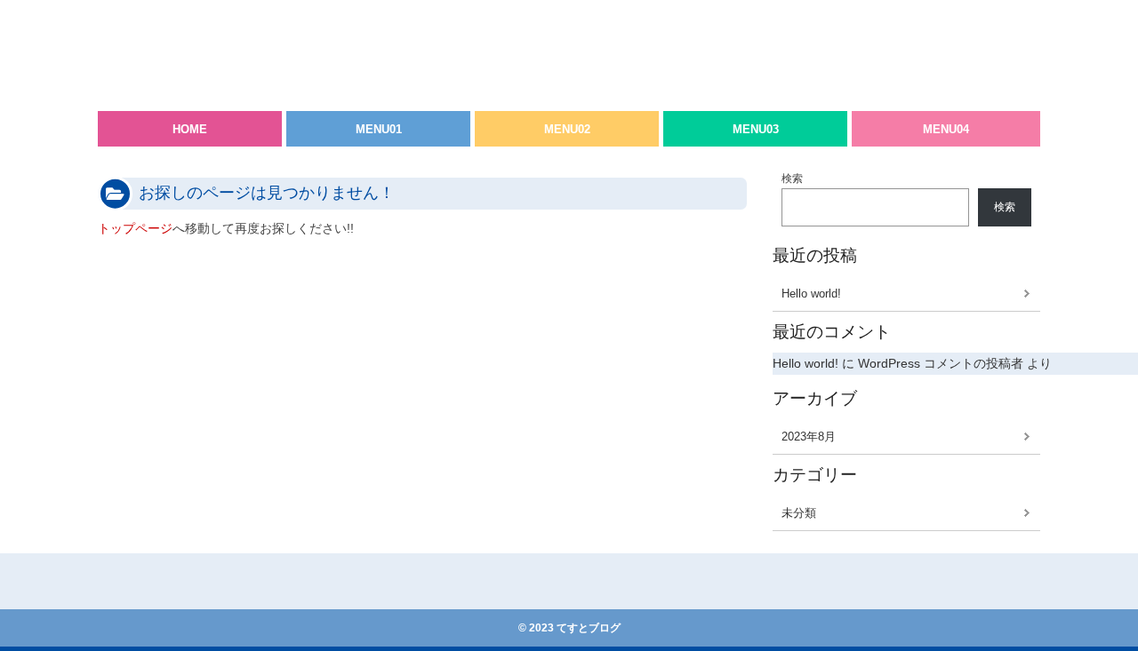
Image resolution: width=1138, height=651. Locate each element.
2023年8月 (808, 436)
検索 (792, 178)
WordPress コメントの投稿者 (940, 363)
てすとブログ (169, 35)
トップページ (135, 228)
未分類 (798, 513)
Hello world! (811, 293)
